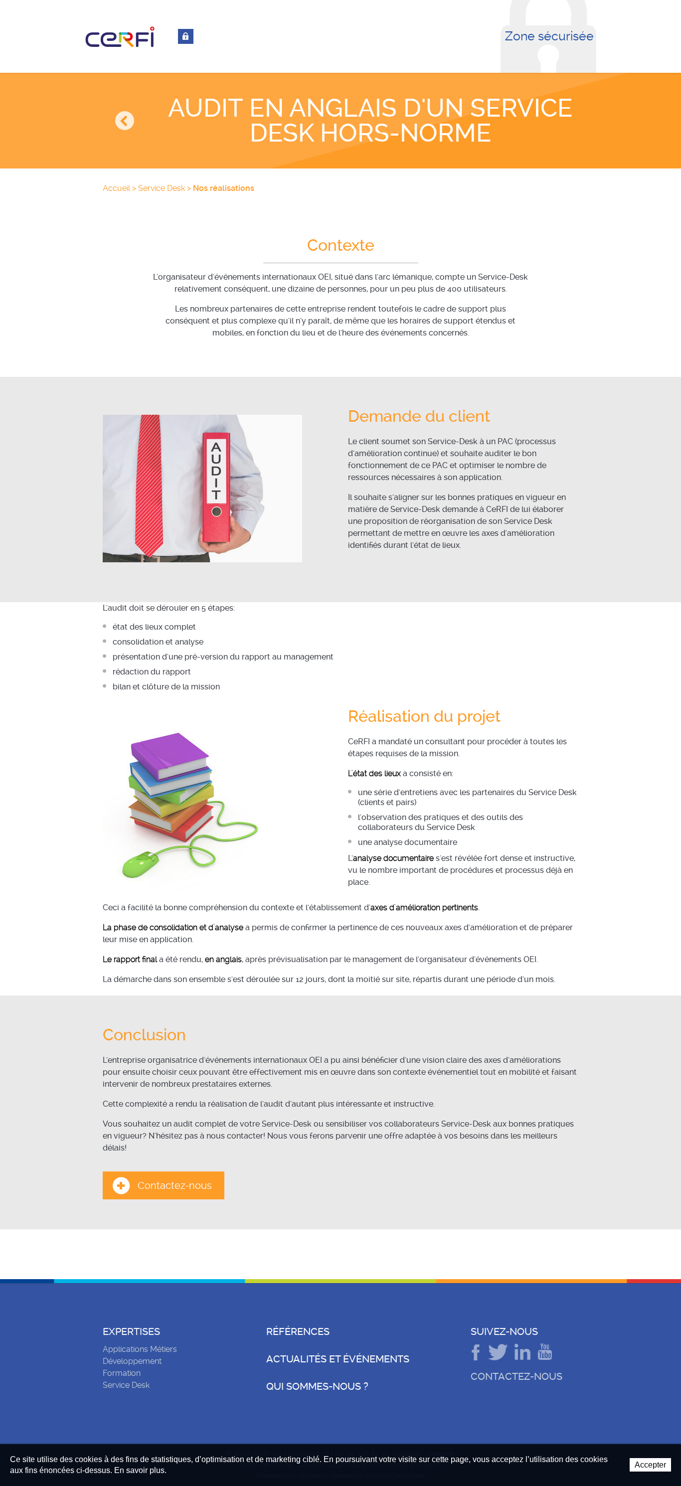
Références (298, 1331)
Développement (132, 1361)
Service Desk (161, 188)
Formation (122, 1373)
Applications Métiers (140, 1349)
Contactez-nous (175, 1185)
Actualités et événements (337, 1359)
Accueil (116, 188)
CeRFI (120, 37)
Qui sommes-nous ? (317, 1386)
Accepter (650, 1465)
